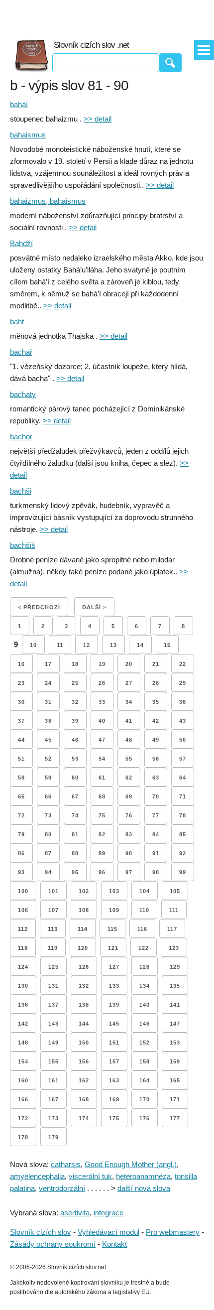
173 (53, 1118)
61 (102, 778)
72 (21, 815)
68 (102, 796)
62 (128, 778)
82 (102, 834)
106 (23, 910)
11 (60, 645)
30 (21, 702)
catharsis (66, 1164)
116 (142, 929)
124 (23, 967)
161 (53, 1080)
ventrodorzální (62, 1188)
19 (102, 664)
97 (128, 872)
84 (155, 834)
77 (155, 815)
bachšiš (22, 545)
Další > (94, 607)
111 (174, 910)
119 (53, 948)
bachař (21, 352)
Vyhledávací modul (108, 1232)
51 (21, 759)
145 (114, 1024)
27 (128, 683)
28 (155, 683)
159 (175, 1061)
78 (182, 815)
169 (114, 1099)
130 (23, 986)
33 (102, 702)
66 (48, 796)
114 (83, 929)
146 (144, 1024)
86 (21, 853)
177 (175, 1118)
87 (48, 853)
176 (144, 1118)
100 (23, 891)
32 (75, 702)
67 (75, 796)
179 (53, 1137)
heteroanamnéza (143, 1176)
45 (48, 740)
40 (102, 721)
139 (114, 1005)
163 (114, 1080)
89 (102, 853)
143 (53, 1024)
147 (175, 1024)
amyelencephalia (37, 1176)
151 (114, 1043)
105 (175, 891)
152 (144, 1043)
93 (21, 872)
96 (102, 872)
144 (84, 1024)
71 (182, 796)
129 (175, 967)
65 (21, 796)
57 (182, 759)
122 (143, 948)
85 (182, 834)
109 (114, 910)
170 (144, 1099)
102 (84, 891)
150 (84, 1043)
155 (53, 1061)
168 (84, 1099)
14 (140, 645)
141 (175, 1005)
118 (23, 948)
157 (114, 1061)
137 (53, 1005)
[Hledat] (170, 62)
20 (128, 664)
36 (182, 702)
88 (75, 853)
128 (144, 967)
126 (84, 967)
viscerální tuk (90, 1176)
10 (33, 645)
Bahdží (21, 243)
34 (128, 702)
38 (48, 721)
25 (75, 683)
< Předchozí (39, 607)
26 (102, 683)
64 (182, 778)
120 (83, 948)
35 (155, 702)
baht (17, 321)
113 (53, 929)
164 (144, 1080)
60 (75, 778)
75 (102, 815)
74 (75, 815)
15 (167, 645)
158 (144, 1061)
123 (174, 948)
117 (172, 929)
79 (21, 834)
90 (128, 853)
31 (48, 702)
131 (53, 986)
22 (182, 664)
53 (75, 759)
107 (53, 910)
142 (23, 1024)
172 (23, 1118)
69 (128, 796)
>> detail (97, 119)
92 (182, 853)
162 (84, 1080)
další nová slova (143, 1188)
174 (84, 1118)
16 (21, 664)
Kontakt (114, 1244)
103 (114, 891)
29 (182, 683)
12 (86, 645)
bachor (21, 436)
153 (175, 1043)
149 (53, 1043)
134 (144, 986)
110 (144, 910)
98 (155, 872)
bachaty (23, 394)
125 (53, 967)
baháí (19, 104)
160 (23, 1080)
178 (23, 1137)
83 (128, 834)
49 (155, 740)
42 (155, 721)
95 (75, 872)
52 (48, 759)
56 (155, 759)
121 (113, 948)
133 (114, 986)
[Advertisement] (107, 14)
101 (53, 891)
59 (48, 778)
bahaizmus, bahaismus (48, 201)
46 (75, 740)
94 (48, 872)
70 (155, 796)
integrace (108, 1212)
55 (128, 759)
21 (155, 664)
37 (21, 721)
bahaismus (28, 135)
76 (128, 815)
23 (21, 683)
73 (48, 815)
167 (53, 1099)
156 (84, 1061)
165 (175, 1080)
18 (75, 664)
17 (48, 664)
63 (155, 778)
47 (102, 740)
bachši (20, 491)
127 (114, 967)
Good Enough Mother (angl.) (131, 1164)
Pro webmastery (173, 1232)
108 (84, 910)
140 (144, 1005)
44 (21, 740)
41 (128, 721)
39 (75, 721)
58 (21, 778)
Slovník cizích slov (40, 1232)
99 (182, 872)
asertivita (75, 1212)
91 (155, 853)
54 (102, 759)
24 (48, 683)
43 (182, 721)
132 (84, 986)
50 (182, 740)
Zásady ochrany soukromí (53, 1244)
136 (23, 1005)
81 (75, 834)
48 (128, 740)
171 (175, 1099)
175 (114, 1118)
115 (112, 929)
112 (23, 929)
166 (23, 1099)
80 (48, 834)
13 (113, 645)
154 (23, 1061)
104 (144, 891)
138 (84, 1005)
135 (175, 986)
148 (23, 1043)
